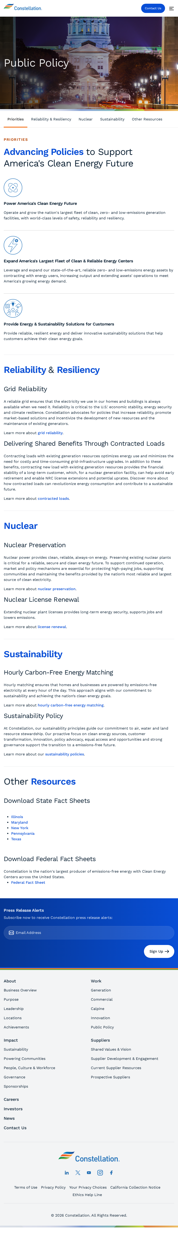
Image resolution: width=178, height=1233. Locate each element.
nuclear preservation (57, 589)
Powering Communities (24, 1058)
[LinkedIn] (67, 1172)
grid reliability (50, 433)
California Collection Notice (135, 1187)
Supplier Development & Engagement (124, 1058)
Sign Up (156, 951)
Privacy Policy (53, 1187)
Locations (13, 1018)
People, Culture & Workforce (29, 1068)
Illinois (17, 817)
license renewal (52, 627)
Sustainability (112, 119)
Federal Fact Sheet (28, 882)
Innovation (100, 1018)
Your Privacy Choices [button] (88, 1187)
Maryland (19, 822)
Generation (101, 990)
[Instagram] (100, 1172)
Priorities (15, 119)
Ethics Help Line (87, 1195)
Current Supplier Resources (116, 1068)
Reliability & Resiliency (51, 119)
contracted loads (53, 498)
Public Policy (102, 1027)
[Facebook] (111, 1172)
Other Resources (147, 119)
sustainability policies (64, 754)
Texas (16, 839)
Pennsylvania (23, 833)
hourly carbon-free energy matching (71, 705)
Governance (14, 1077)
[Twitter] (78, 1172)
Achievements (16, 1027)
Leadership (14, 1008)
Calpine (97, 1008)
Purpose (11, 999)
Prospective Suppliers (110, 1077)
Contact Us (153, 8)
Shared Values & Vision (111, 1049)
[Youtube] (89, 1172)
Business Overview (20, 990)
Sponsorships (16, 1086)
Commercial (102, 999)
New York (19, 828)
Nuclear (86, 119)
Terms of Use (25, 1187)
